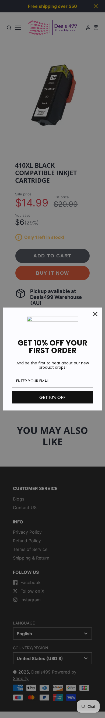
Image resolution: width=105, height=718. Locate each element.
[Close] (95, 314)
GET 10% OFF (52, 397)
